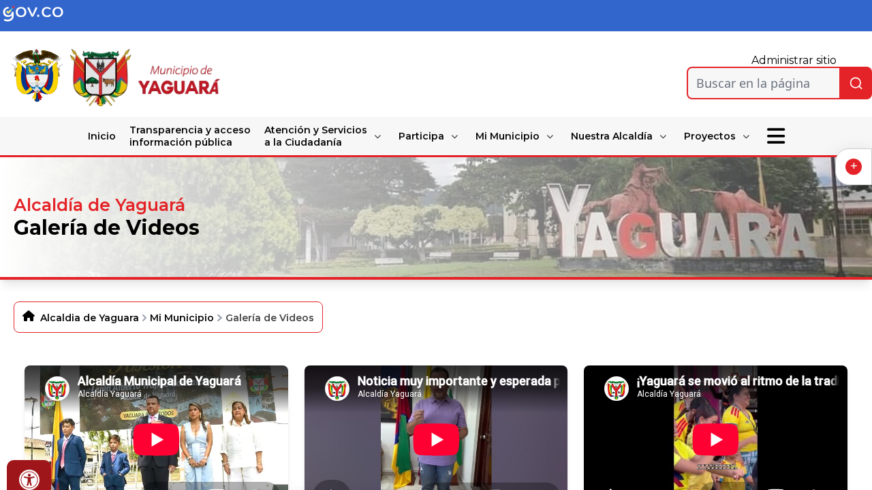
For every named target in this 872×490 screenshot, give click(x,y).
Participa (421, 136)
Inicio (102, 136)
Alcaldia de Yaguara (89, 318)
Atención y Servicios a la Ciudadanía (315, 136)
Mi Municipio (508, 136)
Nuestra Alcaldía (612, 136)
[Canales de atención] (853, 166)
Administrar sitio (794, 60)
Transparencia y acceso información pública (190, 136)
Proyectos (710, 136)
